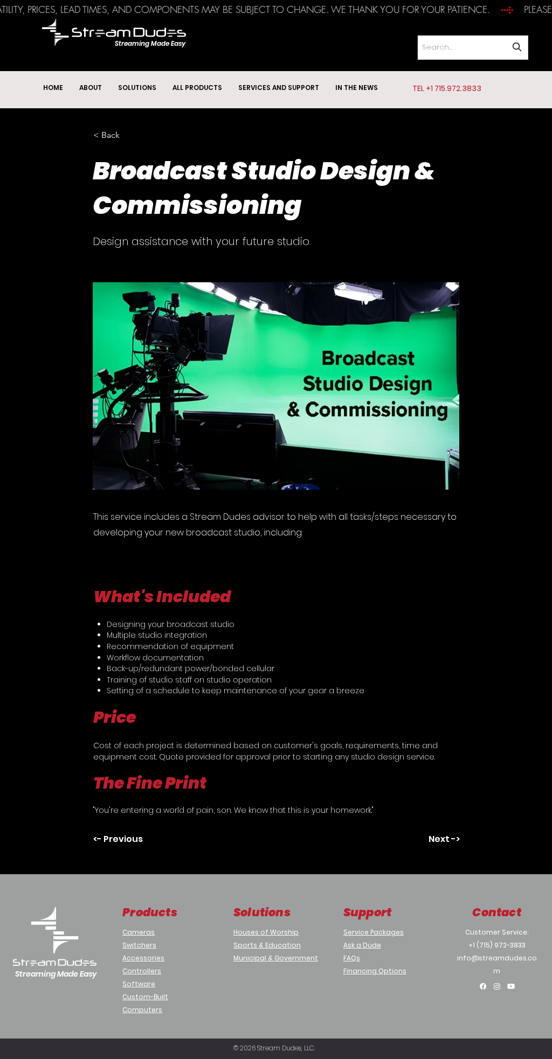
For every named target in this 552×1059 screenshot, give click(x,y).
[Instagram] (497, 986)
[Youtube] (511, 986)
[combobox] (472, 47)
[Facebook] (483, 986)
